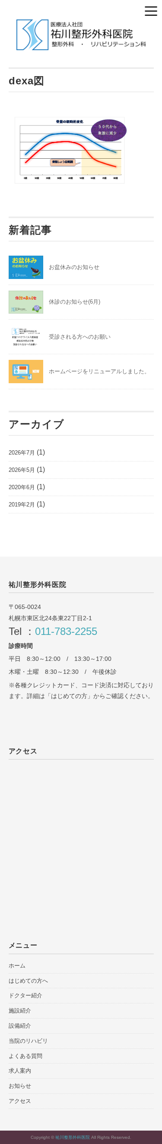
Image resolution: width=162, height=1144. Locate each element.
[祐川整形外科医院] (81, 25)
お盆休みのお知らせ (74, 267)
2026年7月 (22, 452)
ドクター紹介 (25, 995)
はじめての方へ (28, 980)
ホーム (17, 965)
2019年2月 (22, 504)
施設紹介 (20, 1010)
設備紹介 (20, 1025)
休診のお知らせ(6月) (74, 301)
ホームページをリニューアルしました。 (99, 371)
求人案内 (20, 1070)
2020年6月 (22, 487)
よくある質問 (25, 1056)
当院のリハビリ (28, 1041)
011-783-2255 (66, 631)
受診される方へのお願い (80, 336)
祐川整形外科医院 (73, 1137)
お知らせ (20, 1086)
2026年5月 (22, 470)
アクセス (20, 1101)
